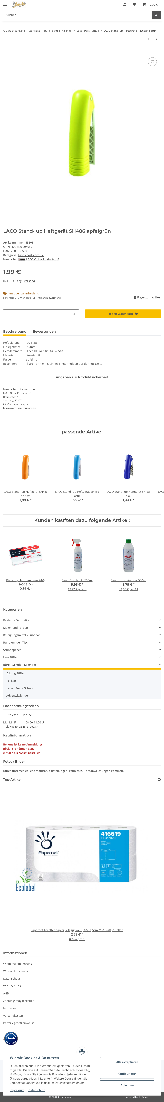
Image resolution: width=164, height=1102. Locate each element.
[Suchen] (156, 15)
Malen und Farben (15, 628)
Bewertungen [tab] (44, 331)
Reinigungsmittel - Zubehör (21, 635)
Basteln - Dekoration (16, 620)
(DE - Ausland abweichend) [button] (46, 297)
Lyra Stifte (10, 657)
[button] (124, 4)
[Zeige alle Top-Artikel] (159, 780)
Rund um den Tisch (16, 642)
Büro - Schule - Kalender (19, 665)
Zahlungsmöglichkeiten (18, 1001)
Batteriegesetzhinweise (18, 1023)
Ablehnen (127, 1085)
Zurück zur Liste (15, 30)
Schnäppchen (12, 650)
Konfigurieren (127, 1073)
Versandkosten (13, 1015)
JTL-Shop (143, 1097)
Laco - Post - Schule (31, 255)
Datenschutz (36, 1090)
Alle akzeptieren (127, 1062)
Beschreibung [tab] (14, 331)
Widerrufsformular (15, 971)
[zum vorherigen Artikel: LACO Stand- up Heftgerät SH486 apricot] (148, 38)
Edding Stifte (15, 673)
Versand (29, 281)
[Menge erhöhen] (74, 314)
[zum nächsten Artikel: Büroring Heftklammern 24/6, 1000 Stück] (157, 38)
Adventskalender (17, 695)
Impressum (17, 1090)
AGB (6, 993)
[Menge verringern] (7, 314)
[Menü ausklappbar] (5, 2)
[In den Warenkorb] (6, 52)
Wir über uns (12, 986)
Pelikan (11, 681)
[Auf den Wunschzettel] (152, 61)
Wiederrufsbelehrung (17, 964)
